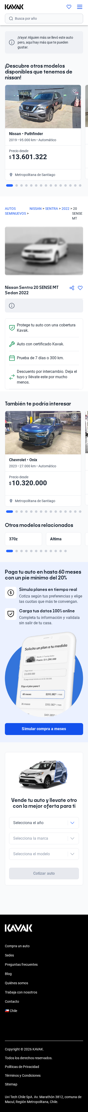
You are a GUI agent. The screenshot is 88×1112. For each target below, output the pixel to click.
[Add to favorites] (74, 91)
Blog (8, 974)
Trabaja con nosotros (21, 992)
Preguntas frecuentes (21, 964)
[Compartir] (72, 288)
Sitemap (11, 1084)
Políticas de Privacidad (22, 1067)
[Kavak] (11, 6)
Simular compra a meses (44, 728)
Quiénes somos (16, 983)
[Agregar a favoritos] (80, 288)
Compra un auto (17, 946)
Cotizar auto (44, 873)
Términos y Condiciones (23, 1075)
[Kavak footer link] (18, 930)
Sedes (9, 955)
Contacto (12, 1001)
